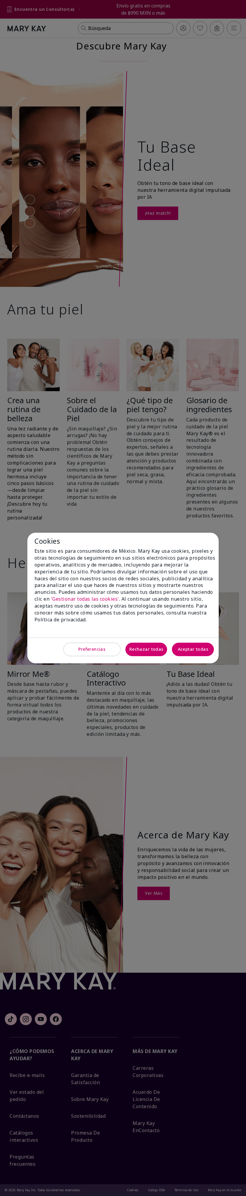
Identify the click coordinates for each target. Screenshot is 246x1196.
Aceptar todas (193, 649)
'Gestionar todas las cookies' (85, 599)
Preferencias (91, 649)
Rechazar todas (146, 649)
